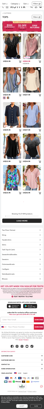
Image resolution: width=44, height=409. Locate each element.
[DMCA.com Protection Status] (22, 386)
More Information (8, 368)
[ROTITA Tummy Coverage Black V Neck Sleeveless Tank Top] (12, 146)
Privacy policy (32, 391)
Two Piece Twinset (8, 230)
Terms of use (22, 391)
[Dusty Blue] (4, 98)
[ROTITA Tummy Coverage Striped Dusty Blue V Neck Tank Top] (12, 80)
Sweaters (5, 259)
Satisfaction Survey (8, 351)
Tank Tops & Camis (8, 250)
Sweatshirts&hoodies (9, 254)
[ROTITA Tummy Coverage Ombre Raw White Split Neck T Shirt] (32, 146)
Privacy (26, 339)
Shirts (4, 245)
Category (14, 4)
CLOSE (36, 406)
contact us (5, 364)
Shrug (4, 235)
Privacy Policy (5, 402)
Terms (20, 339)
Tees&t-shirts (6, 240)
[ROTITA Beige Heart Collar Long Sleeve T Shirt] (32, 80)
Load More (22, 221)
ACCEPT (22, 406)
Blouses (5, 279)
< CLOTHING (6, 13)
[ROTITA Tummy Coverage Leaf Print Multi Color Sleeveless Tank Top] (12, 177)
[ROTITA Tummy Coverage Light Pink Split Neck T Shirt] (32, 177)
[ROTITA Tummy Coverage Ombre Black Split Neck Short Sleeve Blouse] (12, 46)
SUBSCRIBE (39, 320)
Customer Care (7, 356)
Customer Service (8, 360)
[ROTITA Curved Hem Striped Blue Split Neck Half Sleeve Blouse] (32, 115)
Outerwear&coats (8, 264)
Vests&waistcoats (8, 274)
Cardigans (5, 269)
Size (25, 4)
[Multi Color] (8, 98)
